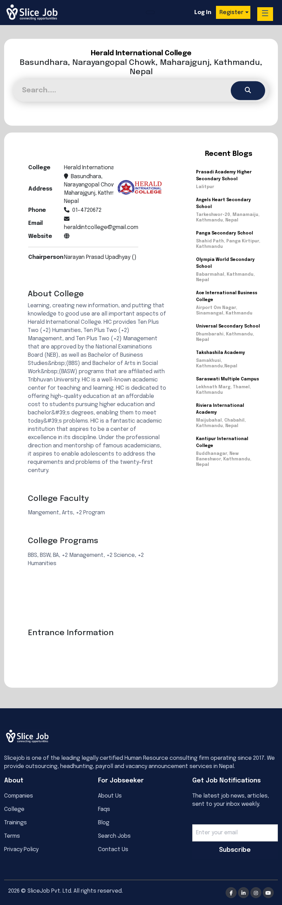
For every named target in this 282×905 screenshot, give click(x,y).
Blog (103, 823)
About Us (110, 796)
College (14, 809)
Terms (12, 836)
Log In (202, 12)
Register (231, 12)
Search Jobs (114, 836)
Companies (18, 796)
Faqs (104, 809)
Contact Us (113, 849)
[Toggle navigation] (150, 12)
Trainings (15, 823)
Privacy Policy (21, 849)
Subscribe (235, 850)
